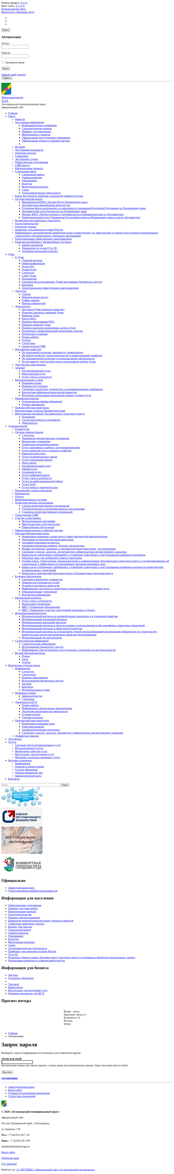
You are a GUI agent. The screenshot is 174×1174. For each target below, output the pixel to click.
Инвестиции (15, 987)
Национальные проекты (29, 168)
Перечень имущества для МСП (26, 993)
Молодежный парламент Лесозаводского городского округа (50, 413)
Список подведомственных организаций (45, 505)
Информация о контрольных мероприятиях (47, 708)
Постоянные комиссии (28, 349)
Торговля (13, 984)
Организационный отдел (36, 370)
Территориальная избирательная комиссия (32, 890)
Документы (15, 738)
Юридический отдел (34, 373)
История (20, 146)
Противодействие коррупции (32, 407)
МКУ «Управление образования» (41, 607)
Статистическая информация (32, 640)
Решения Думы (30, 315)
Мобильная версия (12, 97)
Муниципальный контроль (30, 613)
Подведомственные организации (34, 502)
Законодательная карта (28, 775)
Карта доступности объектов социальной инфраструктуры (49, 195)
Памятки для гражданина (36, 131)
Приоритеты (22, 493)
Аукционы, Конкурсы (21, 978)
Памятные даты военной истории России (39, 229)
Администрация (17, 426)
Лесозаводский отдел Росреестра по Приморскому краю (54, 211)
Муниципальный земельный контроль (44, 622)
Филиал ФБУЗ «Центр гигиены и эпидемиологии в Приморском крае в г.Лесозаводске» (73, 214)
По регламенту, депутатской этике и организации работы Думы (59, 361)
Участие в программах (28, 518)
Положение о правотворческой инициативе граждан (52, 330)
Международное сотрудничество (41, 524)
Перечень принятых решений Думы (43, 312)
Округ (11, 116)
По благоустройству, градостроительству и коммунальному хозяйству (62, 355)
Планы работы (30, 337)
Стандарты (28, 699)
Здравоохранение (32, 177)
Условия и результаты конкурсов (40, 585)
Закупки (26, 683)
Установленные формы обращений (42, 401)
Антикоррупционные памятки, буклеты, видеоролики (53, 545)
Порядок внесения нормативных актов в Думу (49, 327)
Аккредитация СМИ (34, 346)
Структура (28, 272)
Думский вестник (32, 260)
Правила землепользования (24, 917)
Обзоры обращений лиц (29, 772)
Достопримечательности (29, 149)
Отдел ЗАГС (29, 484)
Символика (21, 156)
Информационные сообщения (39, 125)
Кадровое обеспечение (28, 576)
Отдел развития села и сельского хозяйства (47, 450)
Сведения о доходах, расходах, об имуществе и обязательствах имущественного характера (74, 551)
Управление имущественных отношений (45, 438)
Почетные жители (25, 153)
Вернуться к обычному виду (17, 12)
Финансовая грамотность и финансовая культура (36, 960)
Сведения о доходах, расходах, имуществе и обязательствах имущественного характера (72, 732)
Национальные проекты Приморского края (40, 410)
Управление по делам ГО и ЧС (39, 248)
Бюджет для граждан (20, 926)
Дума (11, 254)
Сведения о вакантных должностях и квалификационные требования (62, 389)
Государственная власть (28, 199)
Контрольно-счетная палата (24, 665)
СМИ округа (22, 165)
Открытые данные (25, 226)
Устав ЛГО (28, 266)
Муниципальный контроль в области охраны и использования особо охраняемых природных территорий (83, 625)
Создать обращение (26, 769)
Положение (28, 416)
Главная (12, 113)
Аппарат (20, 367)
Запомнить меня (14, 62)
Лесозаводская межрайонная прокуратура (46, 205)
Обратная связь (10, 1158)
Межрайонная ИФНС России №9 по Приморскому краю (55, 202)
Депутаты (20, 291)
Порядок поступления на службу (41, 582)
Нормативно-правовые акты (38, 723)
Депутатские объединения (30, 364)
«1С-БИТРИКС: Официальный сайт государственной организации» (55, 1169)
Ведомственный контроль (30, 653)
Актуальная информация (29, 122)
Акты (25, 659)
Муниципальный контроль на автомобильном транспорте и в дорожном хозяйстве (70, 616)
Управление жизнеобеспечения (40, 444)
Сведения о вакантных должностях (42, 579)
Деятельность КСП (26, 702)
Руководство (29, 269)
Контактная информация (36, 594)
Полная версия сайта (13, 8)
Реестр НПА (29, 318)
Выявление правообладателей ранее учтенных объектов (40, 920)
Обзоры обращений (33, 404)
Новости (20, 119)
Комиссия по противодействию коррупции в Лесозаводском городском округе (67, 573)
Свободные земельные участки (26, 923)
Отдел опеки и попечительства (40, 487)
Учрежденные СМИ (26, 515)
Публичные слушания (34, 334)
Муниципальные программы (38, 521)
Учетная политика (32, 717)
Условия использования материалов (29, 1093)
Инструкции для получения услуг (34, 754)
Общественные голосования (31, 162)
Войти (6, 30)
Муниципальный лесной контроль (42, 637)
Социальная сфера (25, 171)
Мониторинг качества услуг (31, 751)
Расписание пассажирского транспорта (37, 220)
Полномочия (29, 278)
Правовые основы (25, 692)
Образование (29, 180)
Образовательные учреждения (39, 591)
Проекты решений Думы (36, 324)
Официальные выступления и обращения (46, 137)
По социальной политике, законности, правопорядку (52, 352)
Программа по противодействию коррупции (48, 539)
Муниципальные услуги (29, 748)
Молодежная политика (35, 186)
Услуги (12, 742)
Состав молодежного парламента (41, 419)
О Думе (19, 257)
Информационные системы (31, 499)
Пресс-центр (29, 462)
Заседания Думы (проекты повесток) (43, 309)
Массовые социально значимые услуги (37, 757)
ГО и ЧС (13, 954)
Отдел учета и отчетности (37, 376)
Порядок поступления (34, 386)
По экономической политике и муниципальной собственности (58, 358)
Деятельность (23, 306)
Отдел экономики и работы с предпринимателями (51, 447)
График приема (30, 300)
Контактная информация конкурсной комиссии (49, 392)
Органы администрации (29, 432)
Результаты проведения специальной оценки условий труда (56, 395)
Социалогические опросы (37, 128)
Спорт (25, 189)
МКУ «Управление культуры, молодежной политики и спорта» (58, 610)
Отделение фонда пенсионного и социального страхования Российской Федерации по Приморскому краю (84, 208)
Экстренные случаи (26, 159)
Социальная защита (33, 174)
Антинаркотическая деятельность (41, 192)
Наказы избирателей (34, 303)
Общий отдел (29, 469)
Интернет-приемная (19, 760)
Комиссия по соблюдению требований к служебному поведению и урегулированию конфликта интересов (83, 554)
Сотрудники (29, 674)
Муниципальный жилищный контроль (44, 619)
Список (26, 294)
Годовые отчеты (31, 714)
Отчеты (26, 340)
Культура (27, 183)
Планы (26, 656)
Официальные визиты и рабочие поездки (46, 140)
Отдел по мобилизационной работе (42, 481)
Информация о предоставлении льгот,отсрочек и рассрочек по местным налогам (69, 650)
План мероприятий (33, 726)
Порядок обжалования (35, 677)
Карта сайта (15, 1090)
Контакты (27, 284)
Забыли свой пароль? (13, 74)
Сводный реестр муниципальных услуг (38, 745)
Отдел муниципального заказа (39, 456)
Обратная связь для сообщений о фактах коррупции (52, 557)
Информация (22, 668)
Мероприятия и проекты (36, 134)
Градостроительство (26, 223)
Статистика (28, 343)
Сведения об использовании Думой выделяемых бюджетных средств (62, 281)
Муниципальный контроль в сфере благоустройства (52, 628)
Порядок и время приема (29, 766)
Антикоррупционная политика (40, 251)
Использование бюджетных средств (42, 646)
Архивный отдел (31, 472)
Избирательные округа (35, 297)
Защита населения (32, 245)
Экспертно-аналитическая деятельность (45, 711)
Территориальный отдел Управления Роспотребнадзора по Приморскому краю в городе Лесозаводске (81, 217)
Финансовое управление (36, 441)
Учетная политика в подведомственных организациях (53, 508)
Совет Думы (29, 275)
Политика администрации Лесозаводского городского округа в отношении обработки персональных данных (71, 957)
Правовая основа (31, 383)
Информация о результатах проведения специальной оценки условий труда (65, 588)
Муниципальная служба (29, 380)
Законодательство (32, 696)
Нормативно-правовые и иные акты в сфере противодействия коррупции (64, 536)
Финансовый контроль (28, 597)
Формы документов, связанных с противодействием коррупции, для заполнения (69, 548)
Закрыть (7, 78)
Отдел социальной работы (37, 459)
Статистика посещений (21, 1096)
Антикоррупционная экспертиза (40, 542)
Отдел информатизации (35, 475)
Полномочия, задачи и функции (33, 490)
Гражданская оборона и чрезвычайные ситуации (43, 241)
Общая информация (33, 263)
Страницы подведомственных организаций (47, 511)
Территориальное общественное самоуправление (43, 238)
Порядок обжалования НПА (38, 321)
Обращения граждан (27, 398)
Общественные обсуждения (38, 527)
